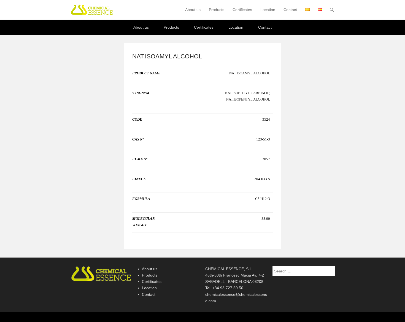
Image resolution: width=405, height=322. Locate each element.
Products (216, 9)
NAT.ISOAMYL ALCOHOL (167, 56)
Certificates (242, 9)
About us (193, 9)
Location (267, 9)
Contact (290, 9)
